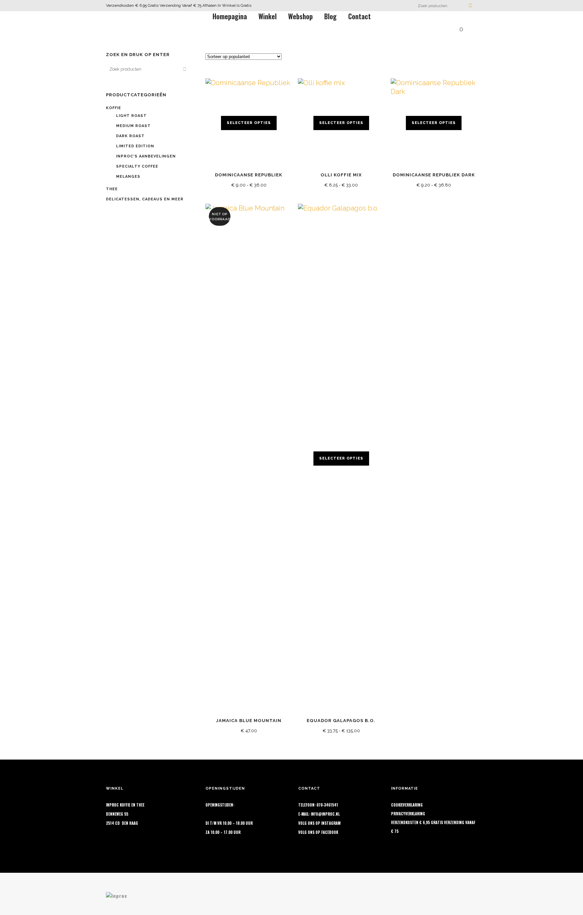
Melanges (128, 176)
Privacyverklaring (408, 813)
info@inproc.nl (325, 814)
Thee (112, 189)
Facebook (329, 832)
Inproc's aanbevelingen (146, 156)
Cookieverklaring (407, 805)
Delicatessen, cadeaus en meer (145, 199)
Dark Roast (130, 136)
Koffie (113, 108)
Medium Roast (133, 126)
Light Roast (131, 116)
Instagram (330, 823)
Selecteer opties (249, 123)
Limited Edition (135, 146)
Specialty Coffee (137, 166)
